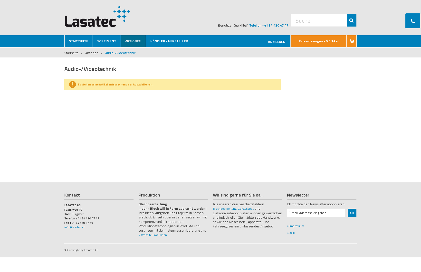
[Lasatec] (97, 16)
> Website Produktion (153, 235)
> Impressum (295, 226)
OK (352, 212)
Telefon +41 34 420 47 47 (268, 25)
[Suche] (351, 20)
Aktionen (91, 52)
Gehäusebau (246, 208)
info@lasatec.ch (74, 227)
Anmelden (277, 41)
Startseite (71, 52)
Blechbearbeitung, (225, 208)
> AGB (291, 233)
